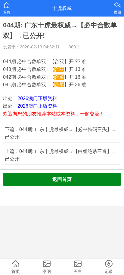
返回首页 (62, 179)
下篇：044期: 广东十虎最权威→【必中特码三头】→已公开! (60, 133)
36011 (74, 46)
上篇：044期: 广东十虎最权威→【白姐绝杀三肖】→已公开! (60, 155)
